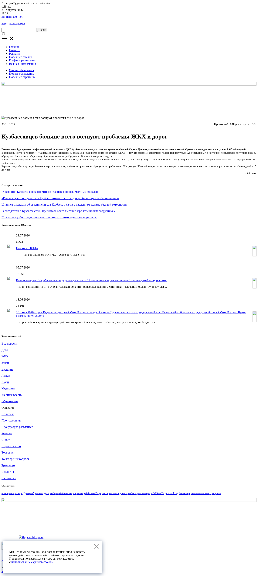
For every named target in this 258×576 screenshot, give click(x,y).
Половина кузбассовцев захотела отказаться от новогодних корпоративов (49, 217)
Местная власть (12, 394)
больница (184, 493)
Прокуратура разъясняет (17, 426)
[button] (8, 40)
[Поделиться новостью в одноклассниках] (211, 178)
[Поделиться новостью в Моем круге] (253, 178)
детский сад (171, 493)
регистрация (17, 23)
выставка (114, 493)
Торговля (7, 452)
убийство (89, 493)
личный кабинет (12, 16)
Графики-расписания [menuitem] (22, 60)
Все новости (10, 343)
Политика (8, 414)
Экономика (9, 478)
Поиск (42, 29)
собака (132, 493)
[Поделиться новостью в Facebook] (246, 178)
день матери (143, 493)
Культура (7, 369)
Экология (8, 471)
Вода (98, 493)
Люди (5, 382)
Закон (5, 362)
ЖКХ (5, 356)
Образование (10, 401)
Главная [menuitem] (14, 46)
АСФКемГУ (157, 493)
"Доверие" (28, 493)
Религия (7, 433)
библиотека (65, 493)
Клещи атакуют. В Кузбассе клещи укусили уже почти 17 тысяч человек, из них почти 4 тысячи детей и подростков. (91, 280)
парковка (78, 493)
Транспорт (8, 465)
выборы (54, 493)
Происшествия (11, 420)
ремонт (39, 493)
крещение (215, 493)
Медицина (8, 388)
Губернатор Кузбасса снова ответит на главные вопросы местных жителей (50, 191)
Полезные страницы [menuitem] (22, 77)
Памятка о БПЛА (27, 248)
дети (46, 493)
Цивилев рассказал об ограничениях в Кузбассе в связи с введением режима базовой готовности (64, 204)
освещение (8, 493)
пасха (105, 493)
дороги (123, 493)
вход (4, 23)
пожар (18, 493)
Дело (5, 350)
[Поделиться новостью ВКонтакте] (218, 178)
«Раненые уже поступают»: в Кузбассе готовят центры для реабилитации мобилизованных (60, 198)
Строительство (11, 446)
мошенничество (200, 493)
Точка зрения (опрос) (15, 458)
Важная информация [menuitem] (22, 63)
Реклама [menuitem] (14, 53)
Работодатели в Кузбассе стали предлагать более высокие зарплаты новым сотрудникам (58, 211)
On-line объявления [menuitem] (21, 70)
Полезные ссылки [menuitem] (20, 57)
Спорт (6, 439)
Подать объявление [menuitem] (21, 73)
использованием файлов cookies (32, 562)
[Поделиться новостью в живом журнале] (232, 178)
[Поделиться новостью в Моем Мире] (239, 178)
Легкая (6, 375)
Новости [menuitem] (14, 50)
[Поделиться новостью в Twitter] (225, 178)
